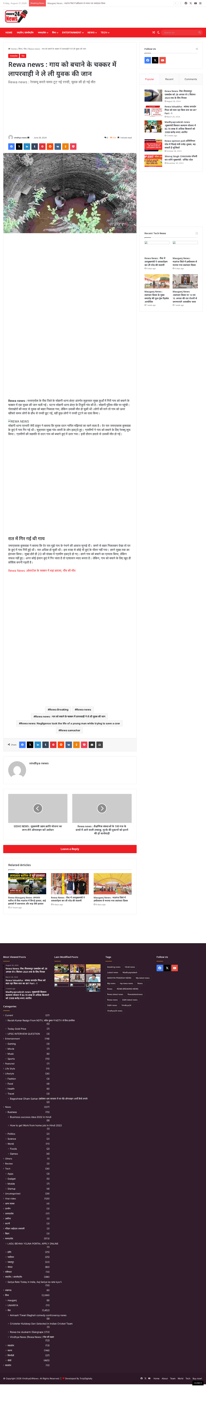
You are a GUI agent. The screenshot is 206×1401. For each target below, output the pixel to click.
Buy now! (197, 1378)
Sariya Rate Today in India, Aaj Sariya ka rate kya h (35, 1282)
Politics (11, 1133)
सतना (10, 1350)
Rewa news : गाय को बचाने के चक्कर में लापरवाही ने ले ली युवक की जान (70, 716)
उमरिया (8, 1218)
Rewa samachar (70, 730)
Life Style (10, 1068)
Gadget (12, 1178)
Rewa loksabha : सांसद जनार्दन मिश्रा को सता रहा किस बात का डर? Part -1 (181, 110)
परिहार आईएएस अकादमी (14, 1228)
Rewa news (83, 709)
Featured (9, 1063)
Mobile (11, 1183)
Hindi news (130, 967)
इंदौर (9, 1252)
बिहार (7, 1233)
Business (12, 1112)
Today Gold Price (17, 1028)
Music (11, 1053)
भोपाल (10, 1267)
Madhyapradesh (130, 972)
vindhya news (20, 137)
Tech (104, 32)
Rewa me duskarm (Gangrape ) (27, 1332)
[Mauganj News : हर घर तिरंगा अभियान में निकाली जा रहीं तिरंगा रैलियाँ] (93, 978)
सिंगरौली (11, 1355)
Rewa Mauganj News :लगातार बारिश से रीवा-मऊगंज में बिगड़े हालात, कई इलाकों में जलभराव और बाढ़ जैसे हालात (27, 900)
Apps (10, 1173)
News (91, 32)
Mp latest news (143, 978)
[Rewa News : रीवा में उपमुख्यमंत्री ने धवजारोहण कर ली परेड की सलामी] (70, 884)
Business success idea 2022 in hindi (30, 1117)
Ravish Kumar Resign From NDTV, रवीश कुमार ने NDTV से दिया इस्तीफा (41, 1020)
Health (11, 1088)
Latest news (112, 972)
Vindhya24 (126, 1005)
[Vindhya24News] (15, 16)
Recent (169, 79)
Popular (149, 79)
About (165, 1378)
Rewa (109, 989)
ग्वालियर (11, 1257)
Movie (11, 1048)
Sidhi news (112, 1005)
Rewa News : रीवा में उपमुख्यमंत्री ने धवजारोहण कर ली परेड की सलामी (68, 899)
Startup (11, 1188)
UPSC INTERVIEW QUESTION (24, 1033)
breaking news (113, 967)
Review (9, 1163)
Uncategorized (12, 1193)
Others (8, 1158)
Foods (13, 1148)
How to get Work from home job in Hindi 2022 (36, 1125)
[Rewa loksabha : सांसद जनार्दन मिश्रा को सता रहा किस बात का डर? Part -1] (153, 111)
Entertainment (71, 32)
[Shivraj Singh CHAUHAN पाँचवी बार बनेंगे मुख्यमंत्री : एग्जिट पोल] (153, 161)
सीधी (9, 1360)
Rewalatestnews (135, 994)
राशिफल (8, 1272)
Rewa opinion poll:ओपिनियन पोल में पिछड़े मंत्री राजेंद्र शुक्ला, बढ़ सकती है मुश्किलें (180, 144)
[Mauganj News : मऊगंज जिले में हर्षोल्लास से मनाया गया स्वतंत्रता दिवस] (113, 884)
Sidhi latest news (129, 1000)
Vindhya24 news (114, 1011)
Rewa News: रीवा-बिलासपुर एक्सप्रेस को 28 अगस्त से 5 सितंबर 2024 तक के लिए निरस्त (180, 94)
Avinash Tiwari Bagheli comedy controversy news (38, 1315)
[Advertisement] (137, 17)
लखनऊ (8, 1290)
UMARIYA (13, 1305)
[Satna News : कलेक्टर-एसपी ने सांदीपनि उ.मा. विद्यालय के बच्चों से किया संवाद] (93, 987)
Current (9, 1015)
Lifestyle (9, 1073)
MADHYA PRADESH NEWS (119, 978)
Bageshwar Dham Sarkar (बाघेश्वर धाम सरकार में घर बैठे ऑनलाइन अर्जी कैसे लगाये (48, 1098)
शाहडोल (11, 1345)
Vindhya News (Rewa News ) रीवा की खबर (32, 1337)
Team (172, 1378)
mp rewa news (126, 983)
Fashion (12, 1078)
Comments (191, 79)
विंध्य (54, 32)
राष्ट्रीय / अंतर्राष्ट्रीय (25, 32)
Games (14, 1153)
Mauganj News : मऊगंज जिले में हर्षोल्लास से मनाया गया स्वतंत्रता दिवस (76, 3)
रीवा (25, 49)
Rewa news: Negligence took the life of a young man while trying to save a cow (70, 723)
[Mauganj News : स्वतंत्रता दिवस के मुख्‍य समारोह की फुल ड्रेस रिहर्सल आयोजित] (157, 281)
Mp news (111, 983)
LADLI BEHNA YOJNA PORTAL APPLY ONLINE (33, 1243)
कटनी (7, 1223)
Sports (11, 1058)
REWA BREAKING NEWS (127, 989)
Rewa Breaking (58, 709)
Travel (11, 1093)
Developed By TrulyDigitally (78, 1378)
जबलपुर (11, 1262)
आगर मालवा (9, 1203)
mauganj (12, 1300)
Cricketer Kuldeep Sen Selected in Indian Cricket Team (41, 1323)
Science (12, 1138)
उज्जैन (7, 1208)
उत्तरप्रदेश (9, 1213)
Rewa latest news (115, 994)
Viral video (10, 1198)
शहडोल (8, 1365)
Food (10, 1083)
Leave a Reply (70, 849)
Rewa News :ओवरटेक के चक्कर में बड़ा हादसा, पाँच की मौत (41, 570)
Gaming (12, 1043)
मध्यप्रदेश (42, 32)
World (11, 1143)
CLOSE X (198, 1383)
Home (8, 32)
